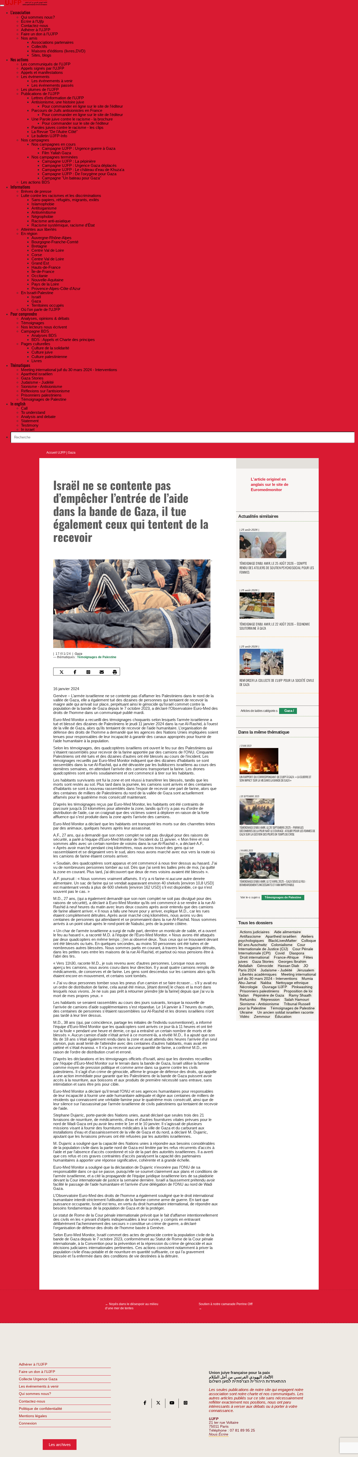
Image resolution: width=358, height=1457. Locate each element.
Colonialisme (281, 945)
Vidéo (244, 1016)
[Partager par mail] (101, 672)
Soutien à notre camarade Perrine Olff (225, 1306)
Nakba (266, 983)
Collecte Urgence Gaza (38, 1379)
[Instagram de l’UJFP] (185, 1404)
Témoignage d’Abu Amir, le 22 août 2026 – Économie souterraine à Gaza (275, 626)
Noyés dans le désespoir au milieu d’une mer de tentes (131, 1306)
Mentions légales (33, 1416)
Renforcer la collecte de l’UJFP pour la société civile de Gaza (277, 682)
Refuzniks (248, 1000)
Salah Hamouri (296, 1000)
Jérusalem (305, 970)
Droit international (254, 957)
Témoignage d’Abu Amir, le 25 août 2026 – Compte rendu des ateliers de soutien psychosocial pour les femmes (277, 567)
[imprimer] (115, 672)
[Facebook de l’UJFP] (145, 1404)
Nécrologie (249, 987)
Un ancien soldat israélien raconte (285, 1012)
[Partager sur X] (62, 672)
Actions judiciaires (254, 932)
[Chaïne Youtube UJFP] (172, 1404)
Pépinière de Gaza (268, 995)
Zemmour (262, 1016)
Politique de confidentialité (40, 1408)
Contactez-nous (32, 1401)
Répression (270, 1000)
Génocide (265, 966)
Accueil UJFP (56, 452)
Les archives (60, 1444)
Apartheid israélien (280, 936)
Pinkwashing (302, 987)
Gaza (71, 452)
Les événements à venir (39, 1386)
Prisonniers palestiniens (259, 991)
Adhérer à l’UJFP (33, 1364)
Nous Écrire (218, 1434)
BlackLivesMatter (282, 940)
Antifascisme (250, 936)
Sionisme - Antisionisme (259, 1004)
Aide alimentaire (287, 932)
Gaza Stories (263, 962)
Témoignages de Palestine (96, 657)
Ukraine (246, 1012)
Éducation (283, 1016)
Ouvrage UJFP (274, 987)
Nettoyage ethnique (292, 983)
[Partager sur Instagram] (88, 672)
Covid (280, 953)
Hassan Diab (288, 966)
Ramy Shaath (300, 995)
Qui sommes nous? (35, 1394)
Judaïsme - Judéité (276, 970)
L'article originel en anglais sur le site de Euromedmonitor (269, 484)
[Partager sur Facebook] (75, 672)
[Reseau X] (158, 1404)
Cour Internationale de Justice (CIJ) (271, 947)
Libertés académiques (258, 974)
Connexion (28, 1423)
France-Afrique (286, 957)
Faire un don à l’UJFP (37, 1372)
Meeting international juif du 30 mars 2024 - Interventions (277, 976)
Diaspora (296, 953)
